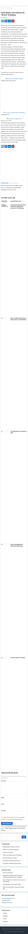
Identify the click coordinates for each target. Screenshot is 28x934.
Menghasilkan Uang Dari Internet (11, 847)
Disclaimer (14, 931)
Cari (24, 837)
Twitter (4, 918)
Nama (3, 797)
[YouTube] (5, 192)
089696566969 (6, 900)
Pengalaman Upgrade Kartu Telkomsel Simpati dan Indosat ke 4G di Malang (18, 206)
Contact (9, 931)
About (5, 931)
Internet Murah (8, 8)
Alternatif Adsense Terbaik (10, 858)
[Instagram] (7, 192)
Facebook (5, 921)
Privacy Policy (21, 931)
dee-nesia (7, 928)
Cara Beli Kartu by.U (15, 201)
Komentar (4, 780)
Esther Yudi (4, 17)
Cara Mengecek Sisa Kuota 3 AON (12, 884)
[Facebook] (3, 192)
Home (2, 8)
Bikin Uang (23, 928)
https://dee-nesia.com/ (14, 183)
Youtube (5, 913)
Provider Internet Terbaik (17, 657)
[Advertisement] (14, 98)
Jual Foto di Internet (8, 852)
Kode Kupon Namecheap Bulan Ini (11, 860)
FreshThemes (18, 928)
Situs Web (3, 810)
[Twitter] (2, 192)
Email (3, 804)
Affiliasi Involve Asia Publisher (11, 849)
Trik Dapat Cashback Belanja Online (12, 863)
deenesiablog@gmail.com (8, 898)
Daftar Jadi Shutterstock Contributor (12, 855)
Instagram (5, 916)
